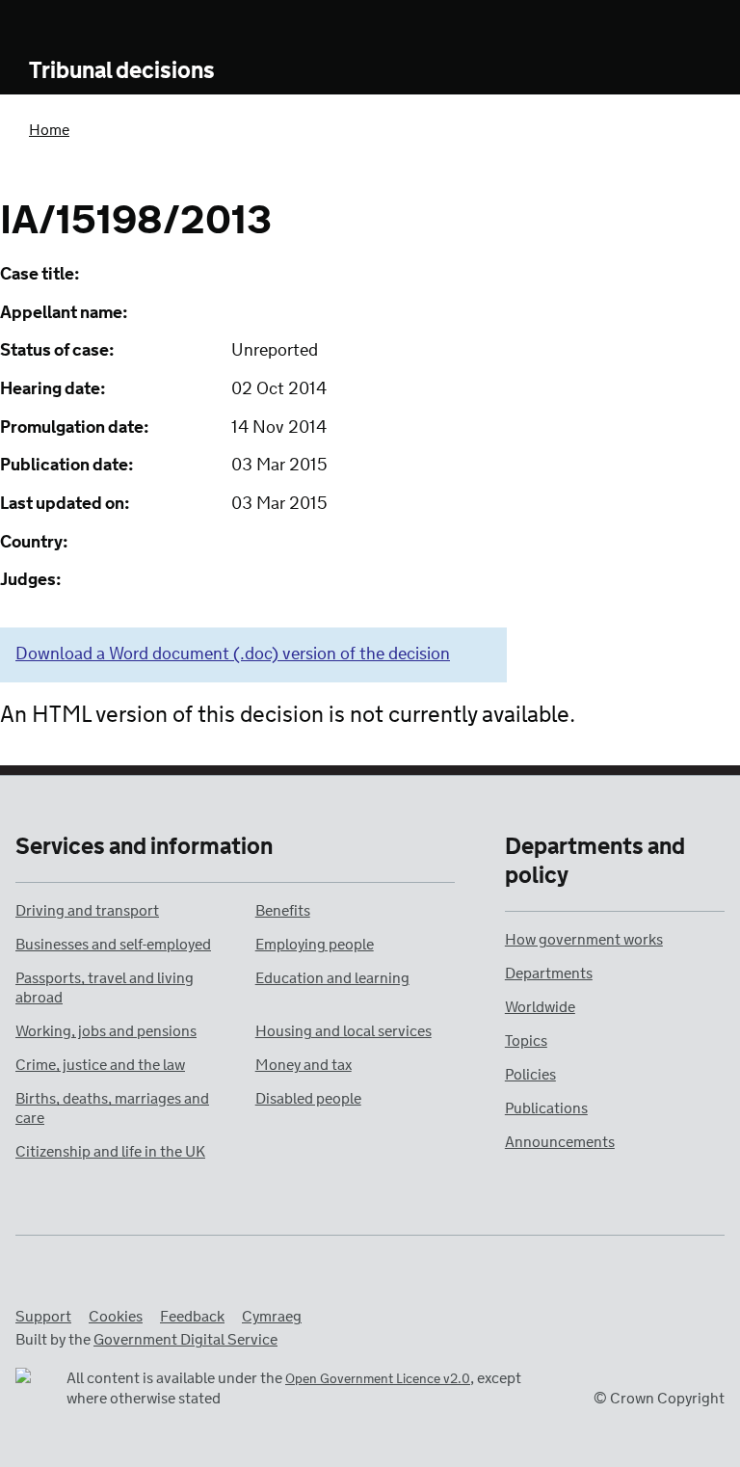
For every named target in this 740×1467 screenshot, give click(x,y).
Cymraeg (272, 1317)
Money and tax (303, 1065)
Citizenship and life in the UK (110, 1152)
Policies (530, 1075)
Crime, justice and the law (100, 1065)
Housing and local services (343, 1032)
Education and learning (332, 979)
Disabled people (308, 1099)
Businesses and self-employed (113, 945)
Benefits (282, 911)
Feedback (192, 1317)
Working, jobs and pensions (106, 1032)
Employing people (314, 945)
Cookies (116, 1317)
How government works (584, 940)
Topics (526, 1041)
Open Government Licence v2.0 (377, 1380)
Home (49, 130)
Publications (546, 1109)
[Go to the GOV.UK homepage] (109, 27)
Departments (549, 974)
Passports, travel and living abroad (104, 988)
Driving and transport (87, 911)
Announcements (560, 1143)
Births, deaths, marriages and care (112, 1109)
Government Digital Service (185, 1340)
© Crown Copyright (659, 1399)
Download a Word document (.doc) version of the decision (232, 654)
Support (43, 1317)
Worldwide (540, 1008)
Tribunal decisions (122, 72)
